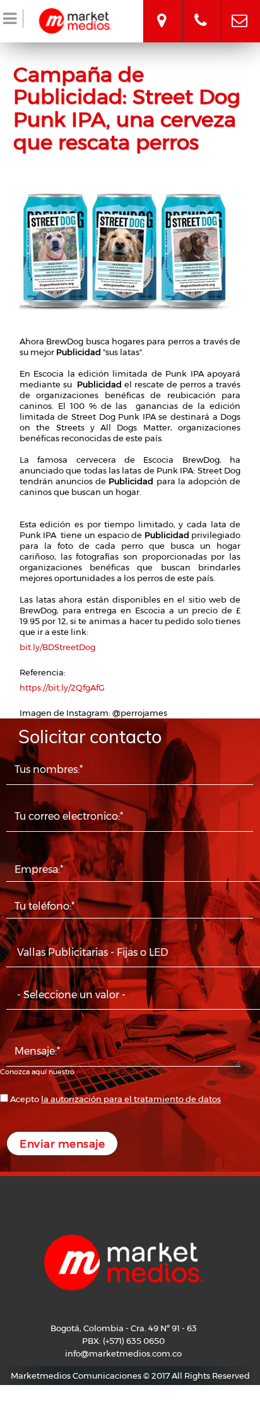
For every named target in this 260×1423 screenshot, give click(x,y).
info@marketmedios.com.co (239, 9)
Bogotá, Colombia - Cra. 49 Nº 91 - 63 (161, 9)
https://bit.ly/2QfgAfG (62, 687)
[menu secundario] (11, 21)
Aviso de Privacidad (110, 1071)
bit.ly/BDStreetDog (57, 647)
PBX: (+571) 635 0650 (123, 1341)
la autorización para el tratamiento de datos (131, 1099)
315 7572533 (200, 9)
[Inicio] (75, 19)
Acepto (115, 1099)
